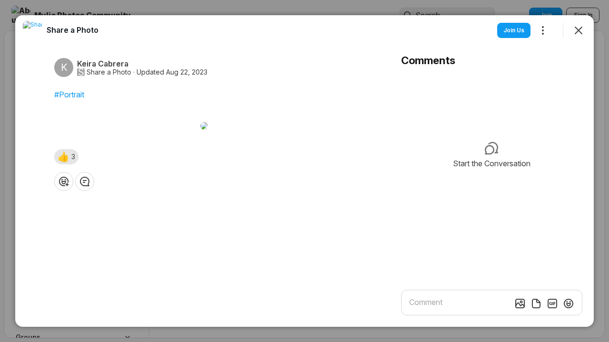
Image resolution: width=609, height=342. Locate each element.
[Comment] (84, 181)
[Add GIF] (552, 303)
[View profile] (32, 30)
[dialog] (304, 171)
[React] (64, 181)
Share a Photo (109, 72)
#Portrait (69, 94)
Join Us (513, 30)
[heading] (72, 30)
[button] (66, 156)
